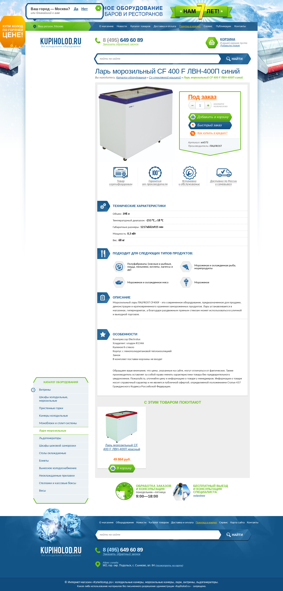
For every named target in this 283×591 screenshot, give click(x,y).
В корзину (124, 468)
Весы (42, 490)
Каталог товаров (140, 26)
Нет (84, 9)
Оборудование (125, 522)
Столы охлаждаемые (52, 453)
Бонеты (44, 460)
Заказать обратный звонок (121, 44)
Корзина (212, 42)
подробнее (199, 495)
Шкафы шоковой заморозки (57, 445)
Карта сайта (237, 522)
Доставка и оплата (165, 26)
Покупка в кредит (190, 26)
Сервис (208, 26)
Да (76, 9)
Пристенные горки (51, 408)
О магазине (106, 26)
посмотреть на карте (169, 565)
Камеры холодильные (53, 416)
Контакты (240, 26)
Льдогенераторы (50, 438)
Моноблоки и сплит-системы (58, 423)
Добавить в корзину (213, 117)
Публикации (223, 26)
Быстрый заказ (209, 125)
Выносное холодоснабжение (57, 468)
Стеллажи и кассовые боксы (57, 483)
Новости (122, 26)
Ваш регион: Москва (50, 26)
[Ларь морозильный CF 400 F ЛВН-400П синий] (136, 161)
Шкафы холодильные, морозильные (53, 399)
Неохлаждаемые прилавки (57, 475)
